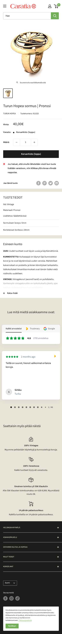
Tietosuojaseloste (25, 620)
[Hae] (55, 15)
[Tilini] (49, 6)
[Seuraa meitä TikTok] (17, 598)
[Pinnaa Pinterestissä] (44, 183)
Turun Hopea (9, 113)
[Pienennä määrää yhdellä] (16, 142)
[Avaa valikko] (4, 6)
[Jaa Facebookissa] (38, 183)
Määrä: (6, 142)
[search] (27, 15)
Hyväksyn (12, 626)
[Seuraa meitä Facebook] (5, 598)
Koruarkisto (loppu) (31, 154)
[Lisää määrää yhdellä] (34, 142)
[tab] (11, 407)
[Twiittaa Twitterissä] (50, 183)
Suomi (7, 582)
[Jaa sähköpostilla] (56, 183)
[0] (56, 6)
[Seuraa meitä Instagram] (11, 598)
